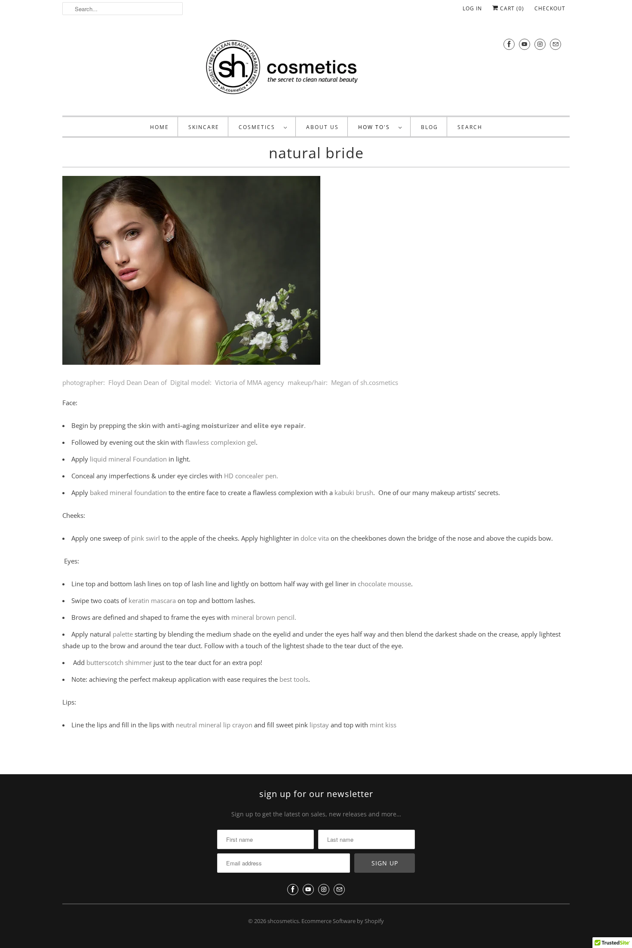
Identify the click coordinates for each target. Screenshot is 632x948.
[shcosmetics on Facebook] (509, 44)
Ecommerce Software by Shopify (342, 921)
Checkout (549, 8)
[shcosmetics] (316, 68)
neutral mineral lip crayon (215, 724)
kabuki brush (353, 492)
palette (123, 634)
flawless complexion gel (220, 442)
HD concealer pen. (251, 475)
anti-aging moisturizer (203, 425)
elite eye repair (279, 425)
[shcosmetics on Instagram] (540, 44)
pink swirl (145, 538)
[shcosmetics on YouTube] (524, 44)
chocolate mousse (384, 583)
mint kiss (383, 724)
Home (159, 127)
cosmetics (259, 127)
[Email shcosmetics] (555, 44)
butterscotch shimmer (118, 662)
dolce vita (315, 538)
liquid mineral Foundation (129, 459)
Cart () (511, 8)
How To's (376, 127)
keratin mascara (152, 600)
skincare (203, 127)
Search (469, 127)
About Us (322, 127)
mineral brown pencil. (263, 617)
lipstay (319, 724)
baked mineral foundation (129, 492)
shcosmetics (283, 921)
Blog (429, 127)
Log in (472, 8)
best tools (293, 679)
